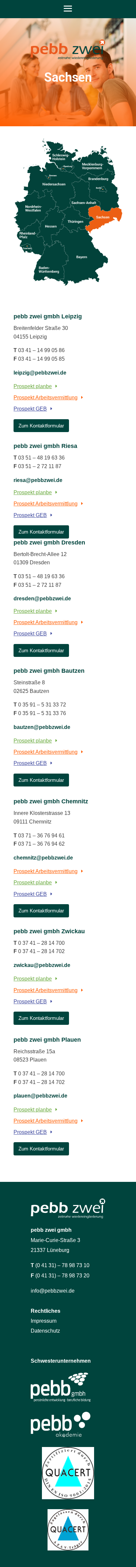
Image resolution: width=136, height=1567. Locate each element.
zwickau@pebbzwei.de (42, 965)
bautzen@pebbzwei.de (42, 727)
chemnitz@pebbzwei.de (43, 858)
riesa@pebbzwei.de (38, 480)
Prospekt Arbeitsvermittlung (46, 397)
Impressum (43, 1321)
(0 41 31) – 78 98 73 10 (62, 1265)
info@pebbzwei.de (53, 1291)
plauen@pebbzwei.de (40, 1096)
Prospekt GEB (30, 409)
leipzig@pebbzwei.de (40, 373)
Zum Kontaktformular (41, 425)
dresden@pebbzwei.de (42, 598)
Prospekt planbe (33, 386)
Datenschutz (45, 1331)
